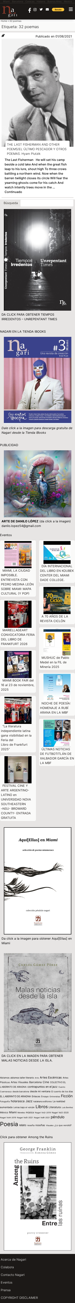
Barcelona (35, 1082)
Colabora (7, 1267)
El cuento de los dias (62, 1091)
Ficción (67, 1096)
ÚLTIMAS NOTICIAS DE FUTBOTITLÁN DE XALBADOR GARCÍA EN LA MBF (57, 756)
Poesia (9, 1124)
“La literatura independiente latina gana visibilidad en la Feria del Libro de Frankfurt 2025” (16, 737)
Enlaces (36, 1096)
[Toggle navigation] (70, 9)
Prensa (6, 1290)
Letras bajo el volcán (24, 1107)
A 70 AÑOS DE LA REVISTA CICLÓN (54, 618)
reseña (30, 1125)
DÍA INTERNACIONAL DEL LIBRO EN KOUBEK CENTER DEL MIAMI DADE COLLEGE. (57, 573)
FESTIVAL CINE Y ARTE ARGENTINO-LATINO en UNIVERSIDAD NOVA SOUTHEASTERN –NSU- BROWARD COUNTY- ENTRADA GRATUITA (16, 802)
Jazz (29, 1101)
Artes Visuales (19, 1082)
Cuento (61, 1087)
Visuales (49, 1125)
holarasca (18, 1101)
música (30, 1112)
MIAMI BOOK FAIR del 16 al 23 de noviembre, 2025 (17, 684)
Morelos (21, 1112)
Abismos (4, 1077)
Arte (37, 1078)
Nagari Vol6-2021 (42, 1117)
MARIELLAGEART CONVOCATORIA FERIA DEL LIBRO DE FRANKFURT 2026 (18, 637)
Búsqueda (11, 203)
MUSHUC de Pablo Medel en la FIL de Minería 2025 (54, 662)
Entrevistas (55, 1096)
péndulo (57, 1117)
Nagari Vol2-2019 (43, 1112)
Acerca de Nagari (13, 1259)
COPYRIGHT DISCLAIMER (19, 1298)
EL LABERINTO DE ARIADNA (15, 1096)
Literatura (55, 1107)
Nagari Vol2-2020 (60, 1112)
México (4, 1112)
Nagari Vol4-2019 (8, 1117)
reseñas (40, 1125)
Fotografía (5, 1101)
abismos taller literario (22, 1077)
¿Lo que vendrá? (63, 1125)
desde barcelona (20, 1091)
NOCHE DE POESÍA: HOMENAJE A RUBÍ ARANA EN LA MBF (55, 707)
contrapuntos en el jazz (43, 1086)
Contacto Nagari (13, 1275)
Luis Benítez (67, 1107)
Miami (13, 1112)
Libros (42, 1106)
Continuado (13, 192)
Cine (46, 1082)
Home (4, 20)
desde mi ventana (40, 1091)
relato (22, 1125)
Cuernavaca (6, 1091)
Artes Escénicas (51, 1077)
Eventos (6, 1282)
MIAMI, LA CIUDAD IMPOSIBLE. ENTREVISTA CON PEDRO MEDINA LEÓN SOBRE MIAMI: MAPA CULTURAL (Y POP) (17, 582)
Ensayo (45, 1096)
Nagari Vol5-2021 (25, 1117)
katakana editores (42, 1101)
